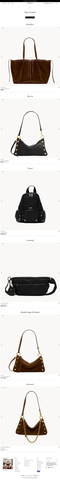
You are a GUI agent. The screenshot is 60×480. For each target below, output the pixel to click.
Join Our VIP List (49, 458)
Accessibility (35, 477)
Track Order (39, 465)
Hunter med (3, 231)
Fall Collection (26, 461)
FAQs (38, 460)
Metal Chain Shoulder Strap (5, 447)
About (16, 458)
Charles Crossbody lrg (4, 303)
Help (37, 458)
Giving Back (16, 467)
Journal (16, 465)
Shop (25, 458)
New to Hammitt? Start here (28, 460)
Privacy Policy (39, 469)
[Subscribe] (56, 461)
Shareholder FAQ (17, 471)
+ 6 (6, 449)
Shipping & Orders (39, 461)
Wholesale (16, 468)
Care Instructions (39, 467)
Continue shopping (30, 17)
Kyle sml (2, 159)
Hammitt (26, 477)
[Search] (44, 3)
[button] (38, 471)
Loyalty (16, 461)
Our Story (16, 460)
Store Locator (17, 464)
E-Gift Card (26, 464)
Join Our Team (17, 469)
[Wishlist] (54, 3)
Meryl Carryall (3, 87)
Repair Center (39, 464)
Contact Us (38, 468)
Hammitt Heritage (27, 465)
